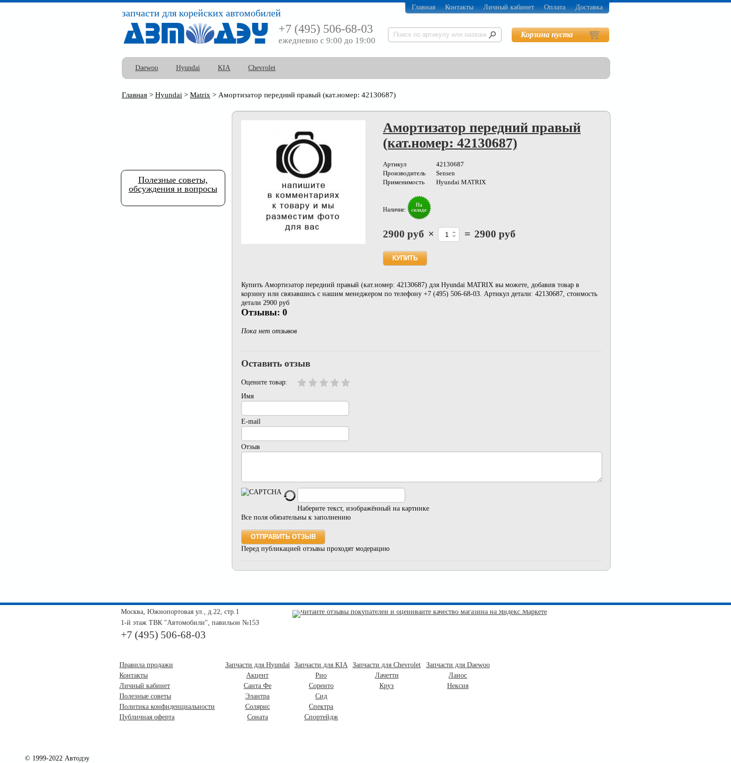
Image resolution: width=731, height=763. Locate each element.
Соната (257, 717)
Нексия (457, 685)
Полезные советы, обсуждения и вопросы (173, 184)
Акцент (257, 675)
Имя (247, 396)
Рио (321, 675)
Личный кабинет (508, 7)
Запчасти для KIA (321, 665)
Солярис (257, 706)
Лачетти (387, 675)
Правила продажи (146, 665)
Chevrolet (261, 68)
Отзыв (250, 447)
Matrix (200, 94)
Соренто (321, 685)
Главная (423, 7)
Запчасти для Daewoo (458, 665)
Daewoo (146, 68)
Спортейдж (321, 717)
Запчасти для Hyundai (257, 665)
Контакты (459, 7)
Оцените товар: (264, 382)
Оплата (554, 7)
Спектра (321, 706)
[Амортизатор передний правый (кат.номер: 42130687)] (303, 182)
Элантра (257, 696)
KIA (224, 68)
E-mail (251, 421)
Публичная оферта (147, 717)
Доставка (589, 7)
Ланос (458, 675)
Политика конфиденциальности (167, 706)
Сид (321, 696)
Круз (386, 685)
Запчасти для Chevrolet (387, 665)
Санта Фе (258, 685)
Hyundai (188, 68)
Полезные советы (145, 696)
